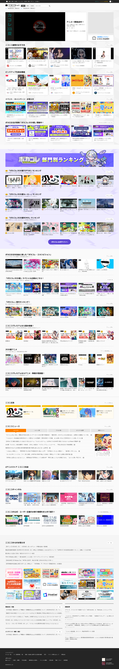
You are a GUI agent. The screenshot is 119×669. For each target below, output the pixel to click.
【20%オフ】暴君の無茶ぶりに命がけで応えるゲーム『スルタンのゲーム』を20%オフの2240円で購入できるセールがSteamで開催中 (41, 441)
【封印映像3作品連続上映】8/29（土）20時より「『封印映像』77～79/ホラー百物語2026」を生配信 (33, 563)
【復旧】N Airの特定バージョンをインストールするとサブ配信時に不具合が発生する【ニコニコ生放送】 (33, 613)
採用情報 (66, 660)
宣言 (45, 654)
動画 (10, 1)
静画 (13, 1)
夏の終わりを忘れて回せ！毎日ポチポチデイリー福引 (20, 553)
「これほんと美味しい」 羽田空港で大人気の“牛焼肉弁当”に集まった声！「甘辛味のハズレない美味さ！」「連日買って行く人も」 (41, 451)
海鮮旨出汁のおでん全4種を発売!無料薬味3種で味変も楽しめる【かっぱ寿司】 (26, 448)
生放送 (15, 1)
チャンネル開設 (43, 660)
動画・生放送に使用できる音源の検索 (33, 654)
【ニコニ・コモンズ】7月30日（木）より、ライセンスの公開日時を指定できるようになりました (32, 623)
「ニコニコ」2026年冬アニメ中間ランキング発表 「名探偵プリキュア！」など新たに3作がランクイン (89, 616)
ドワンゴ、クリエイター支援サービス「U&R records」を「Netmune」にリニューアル (88, 609)
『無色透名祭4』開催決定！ (13, 8)
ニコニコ (12, 5)
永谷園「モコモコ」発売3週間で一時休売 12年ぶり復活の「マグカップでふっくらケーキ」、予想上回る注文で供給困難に (39, 444)
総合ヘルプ (7, 660)
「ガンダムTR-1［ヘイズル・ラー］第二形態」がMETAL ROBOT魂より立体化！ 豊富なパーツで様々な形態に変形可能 (37, 454)
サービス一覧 (8, 654)
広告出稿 (51, 660)
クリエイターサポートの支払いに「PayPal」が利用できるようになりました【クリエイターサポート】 (33, 616)
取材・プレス (58, 660)
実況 (29, 1)
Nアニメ (32, 1)
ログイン (97, 1)
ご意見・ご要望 (16, 660)
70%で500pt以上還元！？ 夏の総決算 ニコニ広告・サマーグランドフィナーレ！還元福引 (29, 557)
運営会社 (63, 654)
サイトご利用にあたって (53, 654)
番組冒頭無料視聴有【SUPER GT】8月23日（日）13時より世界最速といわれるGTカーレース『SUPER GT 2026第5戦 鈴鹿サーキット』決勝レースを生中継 (48, 550)
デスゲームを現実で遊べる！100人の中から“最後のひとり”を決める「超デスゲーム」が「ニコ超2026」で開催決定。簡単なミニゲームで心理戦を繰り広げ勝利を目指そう (89, 624)
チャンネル (20, 1)
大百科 (25, 1)
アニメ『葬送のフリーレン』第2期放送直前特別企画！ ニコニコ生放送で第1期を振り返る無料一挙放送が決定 (89, 638)
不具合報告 (24, 660)
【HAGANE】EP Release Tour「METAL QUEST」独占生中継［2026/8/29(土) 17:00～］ (29, 560)
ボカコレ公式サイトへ (59, 242)
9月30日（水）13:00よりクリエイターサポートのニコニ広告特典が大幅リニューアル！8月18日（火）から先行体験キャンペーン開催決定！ (33, 620)
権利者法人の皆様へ (33, 660)
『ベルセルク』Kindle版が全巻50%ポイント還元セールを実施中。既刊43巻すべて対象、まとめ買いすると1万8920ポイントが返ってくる (43, 438)
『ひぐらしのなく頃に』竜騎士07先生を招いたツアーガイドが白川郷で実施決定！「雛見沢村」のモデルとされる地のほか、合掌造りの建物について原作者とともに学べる (47, 435)
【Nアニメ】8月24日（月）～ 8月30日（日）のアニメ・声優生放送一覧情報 (26, 546)
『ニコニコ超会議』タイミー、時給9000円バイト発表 (80, 631)
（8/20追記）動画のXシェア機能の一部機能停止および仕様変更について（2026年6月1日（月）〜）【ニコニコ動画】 (33, 609)
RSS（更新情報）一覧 (18, 654)
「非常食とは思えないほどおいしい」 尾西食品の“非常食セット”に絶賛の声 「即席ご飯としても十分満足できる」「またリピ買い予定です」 (43, 457)
